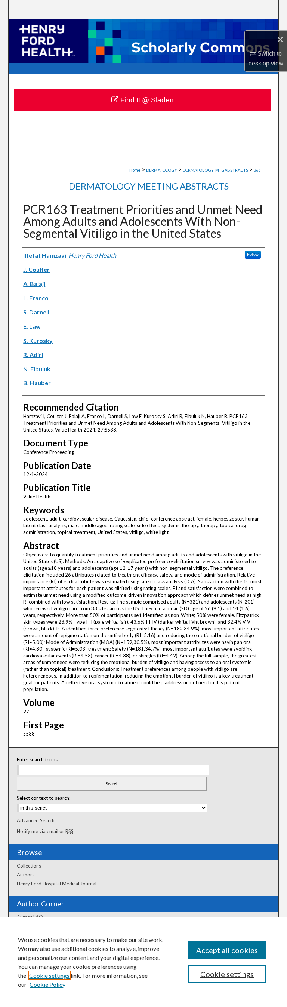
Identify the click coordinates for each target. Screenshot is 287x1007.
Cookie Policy (47, 984)
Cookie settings (49, 975)
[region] (143, 962)
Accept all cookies (227, 950)
